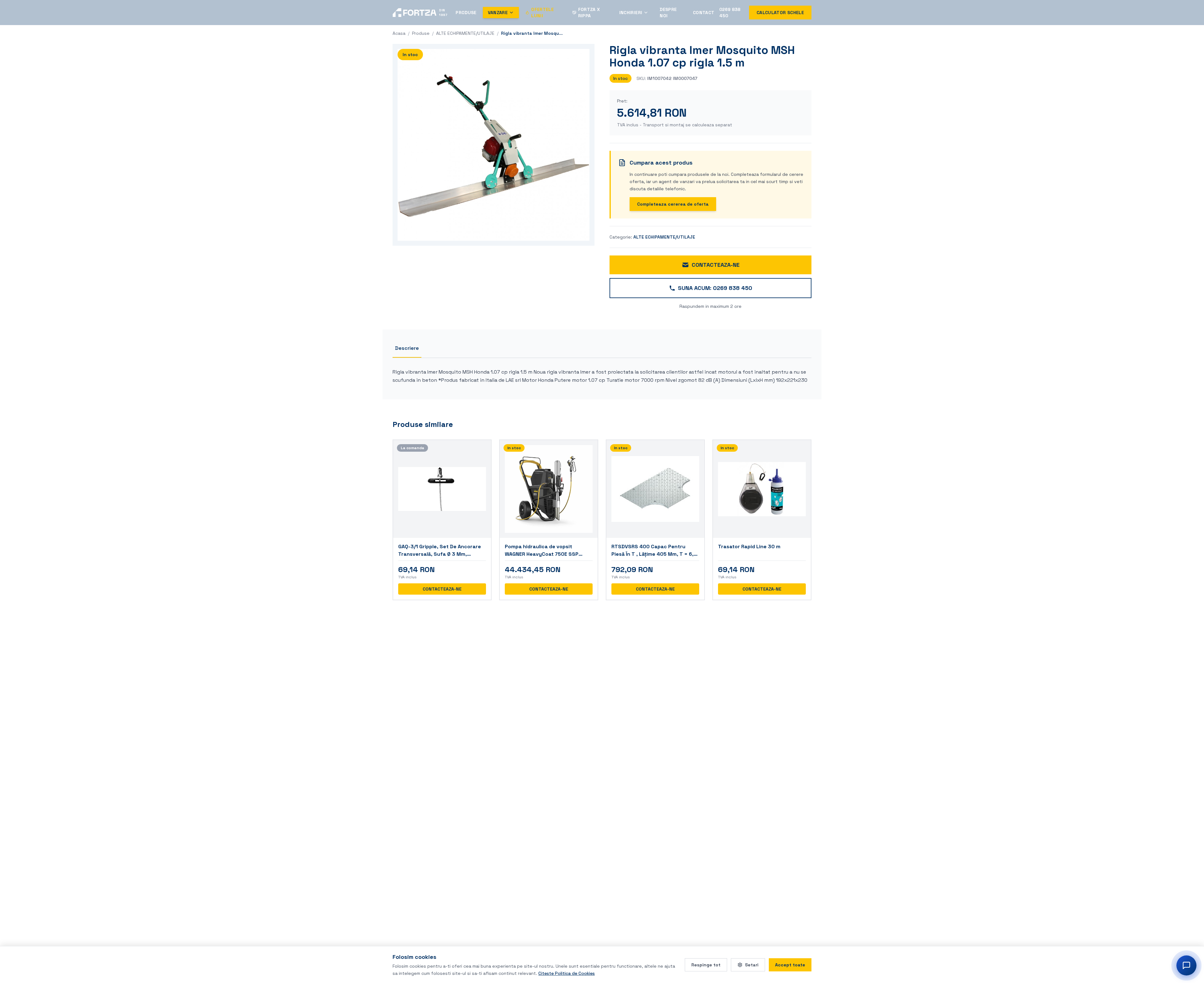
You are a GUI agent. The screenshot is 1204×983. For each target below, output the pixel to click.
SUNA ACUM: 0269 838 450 (715, 288)
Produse (466, 12)
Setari (751, 964)
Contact (703, 12)
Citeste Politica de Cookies (566, 973)
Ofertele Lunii (542, 12)
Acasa (399, 33)
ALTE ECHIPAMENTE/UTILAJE (465, 33)
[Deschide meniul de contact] (1186, 965)
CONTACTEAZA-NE (716, 264)
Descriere (407, 348)
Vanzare (498, 12)
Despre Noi (668, 12)
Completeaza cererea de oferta (673, 204)
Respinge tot (706, 964)
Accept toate (790, 964)
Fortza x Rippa (589, 12)
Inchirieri (630, 12)
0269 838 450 (729, 12)
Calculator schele (780, 12)
